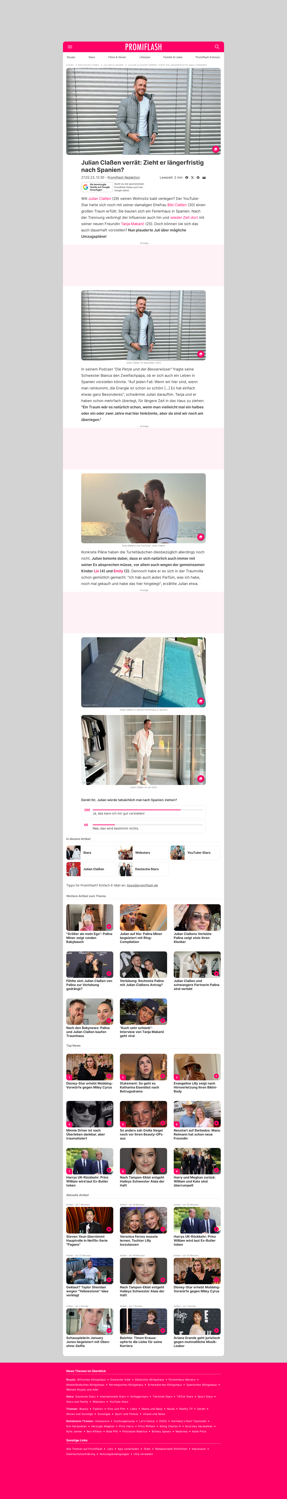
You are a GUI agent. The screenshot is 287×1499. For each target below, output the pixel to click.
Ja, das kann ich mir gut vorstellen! (118, 813)
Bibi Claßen (177, 205)
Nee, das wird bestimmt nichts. (116, 828)
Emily (118, 571)
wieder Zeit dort (184, 217)
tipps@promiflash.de (142, 885)
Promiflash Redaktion (123, 177)
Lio (96, 571)
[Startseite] (143, 47)
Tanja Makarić (132, 224)
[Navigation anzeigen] (70, 47)
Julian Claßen (99, 198)
